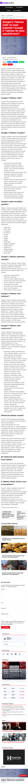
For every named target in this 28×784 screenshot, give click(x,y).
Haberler (3, 15)
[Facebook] (3, 654)
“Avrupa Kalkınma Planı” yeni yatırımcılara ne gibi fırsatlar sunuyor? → (21, 515)
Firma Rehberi (19, 7)
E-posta (3, 608)
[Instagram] (11, 654)
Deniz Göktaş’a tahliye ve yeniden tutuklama (13, 706)
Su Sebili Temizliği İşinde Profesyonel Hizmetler (13, 707)
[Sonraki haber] (23, 664)
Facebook (15, 62)
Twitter (9, 62)
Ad (2, 602)
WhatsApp (21, 62)
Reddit (4, 64)
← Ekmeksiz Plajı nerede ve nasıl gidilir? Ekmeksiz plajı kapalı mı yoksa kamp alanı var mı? (8, 514)
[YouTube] (15, 654)
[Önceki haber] (20, 664)
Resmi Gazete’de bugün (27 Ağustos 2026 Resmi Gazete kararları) (14, 710)
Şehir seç (5, 641)
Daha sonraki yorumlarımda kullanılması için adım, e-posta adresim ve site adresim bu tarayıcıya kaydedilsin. (13, 623)
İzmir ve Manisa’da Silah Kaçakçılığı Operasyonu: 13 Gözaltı (14, 715)
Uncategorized (9, 15)
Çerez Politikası (17, 10)
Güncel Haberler (9, 7)
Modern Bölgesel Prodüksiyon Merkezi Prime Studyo (13, 712)
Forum (8, 10)
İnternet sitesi (4, 614)
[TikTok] (19, 654)
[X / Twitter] (7, 654)
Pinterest (10, 64)
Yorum (3, 589)
